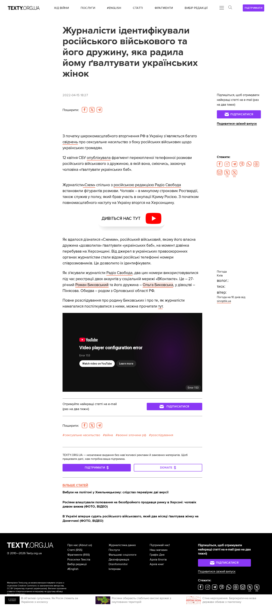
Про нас (72, 545)
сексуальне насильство (82, 435)
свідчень (70, 142)
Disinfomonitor (118, 564)
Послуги (114, 550)
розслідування (162, 435)
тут (160, 306)
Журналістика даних (122, 545)
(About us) (85, 545)
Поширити (71, 110)
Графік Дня (157, 555)
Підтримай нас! (160, 545)
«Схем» (89, 184)
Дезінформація (119, 559)
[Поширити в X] (92, 110)
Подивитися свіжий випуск (237, 124)
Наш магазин (158, 550)
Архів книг (157, 564)
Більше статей (75, 485)
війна (109, 435)
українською (40, 588)
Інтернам (115, 569)
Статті (71, 550)
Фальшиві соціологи (122, 555)
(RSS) (79, 550)
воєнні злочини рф (132, 435)
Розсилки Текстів (78, 559)
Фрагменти (74, 555)
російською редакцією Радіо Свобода (147, 184)
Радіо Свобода (119, 272)
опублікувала (99, 157)
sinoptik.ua (224, 301)
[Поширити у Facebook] (84, 110)
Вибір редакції (77, 564)
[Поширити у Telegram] (99, 110)
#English (72, 569)
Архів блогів (158, 559)
